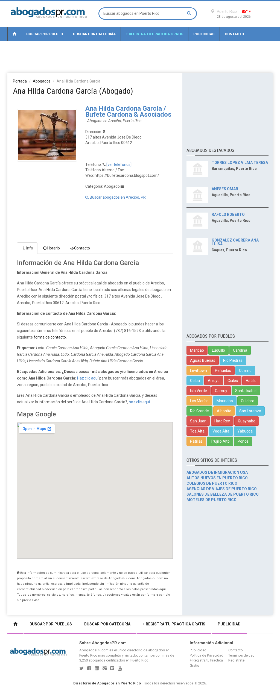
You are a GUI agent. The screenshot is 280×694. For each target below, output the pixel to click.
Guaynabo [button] (246, 421)
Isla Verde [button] (198, 391)
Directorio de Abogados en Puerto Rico (107, 683)
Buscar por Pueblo (44, 34)
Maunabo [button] (225, 401)
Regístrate (236, 660)
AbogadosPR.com (94, 650)
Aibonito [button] (224, 411)
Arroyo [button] (214, 380)
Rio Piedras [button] (233, 360)
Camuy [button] (221, 391)
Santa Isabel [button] (245, 391)
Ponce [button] (243, 441)
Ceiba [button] (195, 380)
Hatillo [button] (251, 380)
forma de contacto (50, 337)
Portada (20, 81)
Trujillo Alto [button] (220, 441)
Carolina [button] (240, 350)
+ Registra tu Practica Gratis (154, 34)
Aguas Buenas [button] (202, 360)
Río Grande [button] (199, 411)
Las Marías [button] (199, 401)
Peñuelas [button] (223, 370)
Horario (53, 248)
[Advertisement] (140, 56)
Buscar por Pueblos (51, 624)
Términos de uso (241, 655)
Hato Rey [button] (222, 421)
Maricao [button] (197, 350)
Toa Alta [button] (197, 431)
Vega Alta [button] (220, 431)
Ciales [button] (233, 380)
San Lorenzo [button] (250, 411)
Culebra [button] (247, 401)
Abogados (42, 81)
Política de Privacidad (206, 655)
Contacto (234, 34)
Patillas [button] (196, 441)
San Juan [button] (198, 421)
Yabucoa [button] (245, 431)
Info (29, 248)
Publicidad (204, 34)
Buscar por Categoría (94, 34)
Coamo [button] (245, 370)
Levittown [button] (198, 370)
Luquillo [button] (218, 350)
